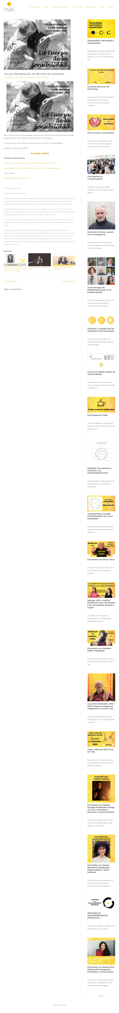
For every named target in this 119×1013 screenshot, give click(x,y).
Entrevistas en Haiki (97, 415)
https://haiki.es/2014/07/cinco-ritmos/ (16, 178)
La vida (14, 77)
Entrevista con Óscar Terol (100, 559)
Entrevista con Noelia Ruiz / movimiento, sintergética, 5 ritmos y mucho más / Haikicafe (15, 269)
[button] (40, 7)
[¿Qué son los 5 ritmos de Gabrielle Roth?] (39, 259)
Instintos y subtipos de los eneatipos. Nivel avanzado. (100, 329)
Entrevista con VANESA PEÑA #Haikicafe (99, 649)
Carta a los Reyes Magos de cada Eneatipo (101, 373)
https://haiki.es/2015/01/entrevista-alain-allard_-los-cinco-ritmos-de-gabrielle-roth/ (32, 168)
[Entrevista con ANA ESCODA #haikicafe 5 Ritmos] (64, 259)
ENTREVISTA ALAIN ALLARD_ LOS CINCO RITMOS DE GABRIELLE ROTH (29, 163)
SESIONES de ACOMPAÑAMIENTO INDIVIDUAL (97, 915)
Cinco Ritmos (30, 77)
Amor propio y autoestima (100, 133)
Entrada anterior (10, 281)
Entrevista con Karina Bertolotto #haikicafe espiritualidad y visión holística (98, 868)
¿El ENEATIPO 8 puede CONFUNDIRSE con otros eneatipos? (100, 516)
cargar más (101, 996)
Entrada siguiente (69, 281)
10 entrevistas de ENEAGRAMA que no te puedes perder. (99, 289)
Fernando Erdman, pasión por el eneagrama (100, 233)
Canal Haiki (8, 77)
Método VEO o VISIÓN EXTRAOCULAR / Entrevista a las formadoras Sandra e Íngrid (101, 604)
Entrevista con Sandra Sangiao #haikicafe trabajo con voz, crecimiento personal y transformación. (101, 808)
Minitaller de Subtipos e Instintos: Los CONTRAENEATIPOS (99, 470)
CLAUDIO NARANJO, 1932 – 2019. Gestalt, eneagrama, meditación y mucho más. (101, 706)
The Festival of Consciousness (94, 177)
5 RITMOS (21, 77)
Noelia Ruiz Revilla (42, 77)
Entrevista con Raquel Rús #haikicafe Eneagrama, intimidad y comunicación (100, 969)
